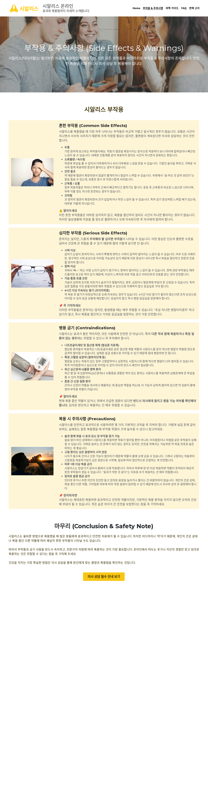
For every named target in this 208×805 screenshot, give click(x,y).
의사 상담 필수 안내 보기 (104, 576)
